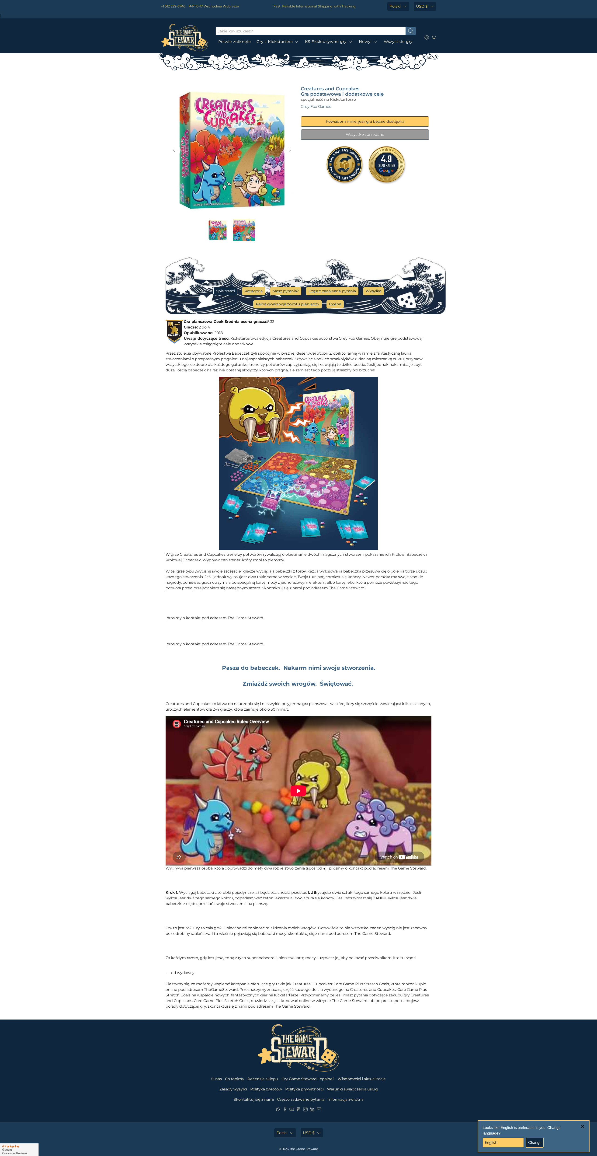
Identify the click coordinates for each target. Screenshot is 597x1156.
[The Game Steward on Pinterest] (298, 1110)
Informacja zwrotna (346, 1099)
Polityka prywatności (304, 1089)
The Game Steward (303, 1149)
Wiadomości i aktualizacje (362, 1079)
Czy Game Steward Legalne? (307, 1079)
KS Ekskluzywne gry (326, 41)
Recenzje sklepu (262, 1079)
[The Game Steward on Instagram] (305, 1110)
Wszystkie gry (398, 41)
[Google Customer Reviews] (19, 1149)
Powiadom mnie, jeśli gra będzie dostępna (365, 121)
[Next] (289, 150)
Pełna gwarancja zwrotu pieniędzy (287, 304)
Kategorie (254, 291)
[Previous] (175, 150)
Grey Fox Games (316, 106)
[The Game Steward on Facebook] (285, 1110)
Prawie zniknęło (234, 41)
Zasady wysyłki (233, 1089)
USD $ (422, 6)
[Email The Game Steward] (319, 1110)
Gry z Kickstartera (275, 41)
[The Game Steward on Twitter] (278, 1110)
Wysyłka (373, 291)
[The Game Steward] (184, 37)
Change (534, 1143)
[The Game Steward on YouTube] (291, 1110)
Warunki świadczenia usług (352, 1089)
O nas (216, 1079)
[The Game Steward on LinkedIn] (312, 1110)
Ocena (335, 304)
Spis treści (225, 291)
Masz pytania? (286, 291)
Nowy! (365, 41)
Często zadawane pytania (332, 291)
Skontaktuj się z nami (254, 1099)
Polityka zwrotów (266, 1089)
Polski (395, 6)
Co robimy (234, 1079)
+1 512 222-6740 (173, 6)
